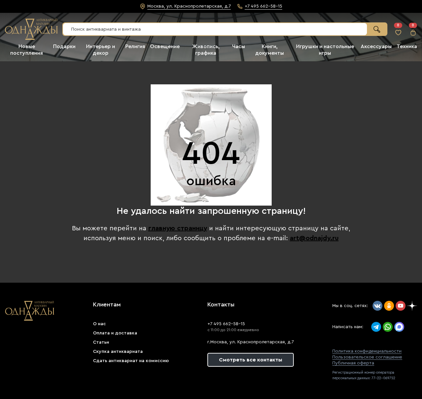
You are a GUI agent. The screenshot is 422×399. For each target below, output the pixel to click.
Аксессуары (376, 46)
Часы (238, 46)
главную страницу (177, 228)
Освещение (165, 46)
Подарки (64, 46)
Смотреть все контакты (250, 359)
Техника (407, 46)
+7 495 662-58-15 (226, 324)
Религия (135, 46)
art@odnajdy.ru (314, 238)
